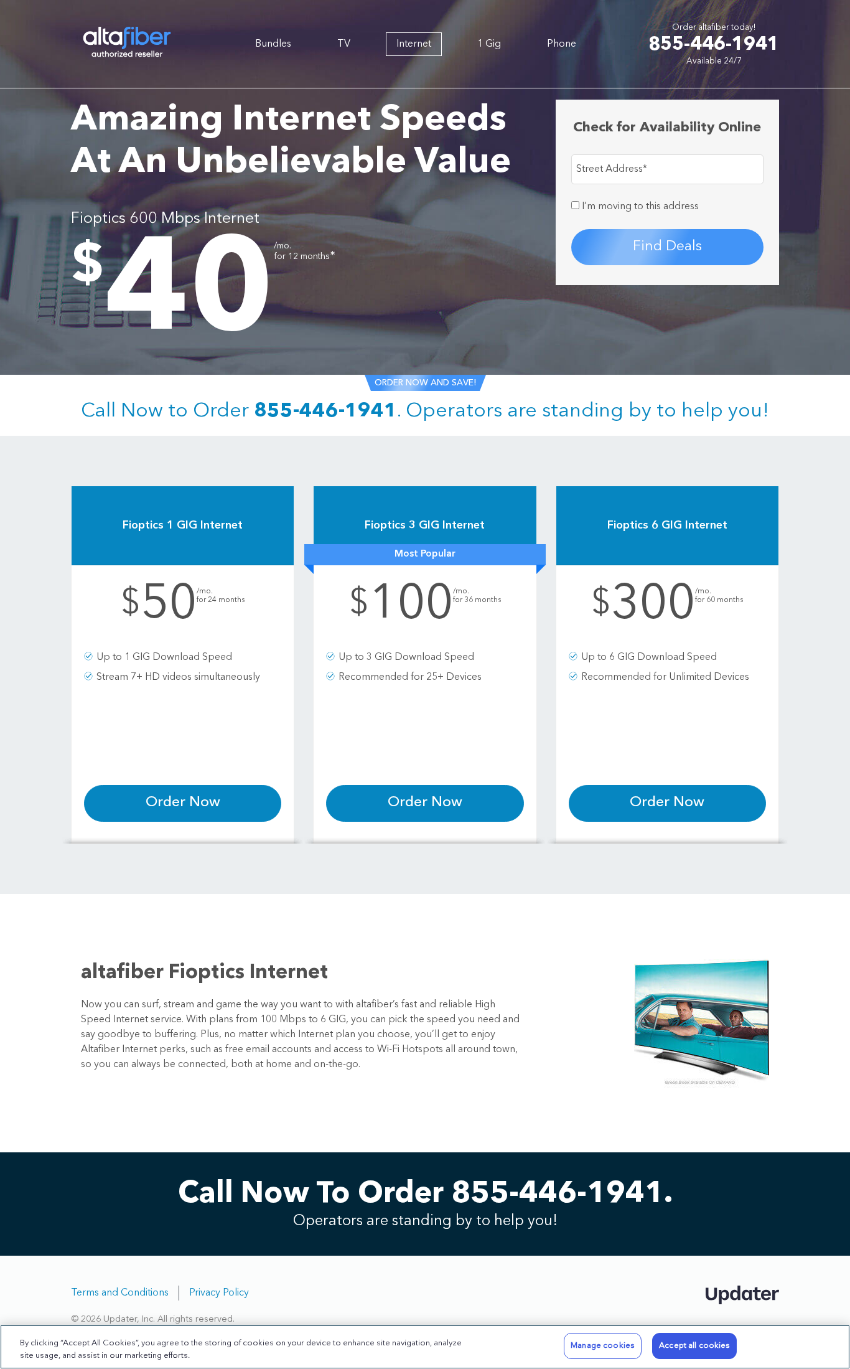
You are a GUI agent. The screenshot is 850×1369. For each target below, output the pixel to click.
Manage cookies (603, 1346)
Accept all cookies (694, 1346)
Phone (561, 44)
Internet (413, 44)
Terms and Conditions (120, 1293)
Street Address (611, 169)
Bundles (273, 44)
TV (343, 44)
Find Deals (667, 247)
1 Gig (489, 44)
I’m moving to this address (639, 207)
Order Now (183, 803)
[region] (425, 1347)
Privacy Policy (219, 1293)
